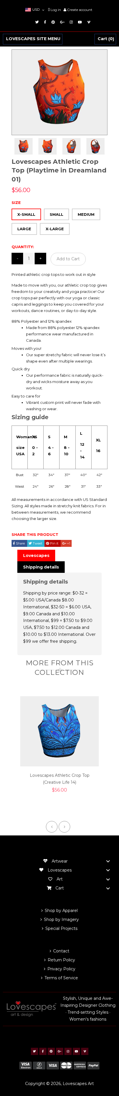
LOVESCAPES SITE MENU (33, 39)
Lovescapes (36, 555)
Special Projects (61, 928)
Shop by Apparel (61, 910)
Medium (86, 214)
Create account (79, 10)
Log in (56, 10)
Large (24, 228)
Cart (105, 39)
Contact (61, 951)
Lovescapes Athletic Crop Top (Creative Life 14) (60, 779)
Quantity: (23, 246)
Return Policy (61, 960)
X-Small (26, 214)
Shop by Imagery (61, 919)
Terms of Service (61, 977)
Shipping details (41, 567)
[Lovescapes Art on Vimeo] (87, 22)
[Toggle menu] (108, 861)
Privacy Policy (61, 968)
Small (56, 214)
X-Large (55, 228)
